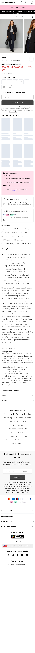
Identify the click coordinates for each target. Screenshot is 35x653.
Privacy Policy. (24, 492)
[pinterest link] (13, 555)
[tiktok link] (27, 555)
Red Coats (28, 414)
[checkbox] (2, 109)
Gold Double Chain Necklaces (17, 436)
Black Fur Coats (24, 418)
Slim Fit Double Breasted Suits (17, 440)
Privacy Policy (13, 112)
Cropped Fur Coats (17, 432)
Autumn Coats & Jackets (18, 16)
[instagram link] (8, 555)
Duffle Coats (18, 414)
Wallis (3, 58)
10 (15, 82)
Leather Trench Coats (17, 421)
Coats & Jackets (5, 16)
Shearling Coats (10, 418)
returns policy (27, 204)
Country (17, 541)
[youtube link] (22, 555)
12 (21, 82)
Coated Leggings (17, 444)
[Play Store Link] (17, 536)
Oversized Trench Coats (17, 429)
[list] (17, 7)
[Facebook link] (17, 555)
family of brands (18, 486)
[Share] (32, 16)
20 (4, 87)
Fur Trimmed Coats (17, 425)
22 (10, 87)
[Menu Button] (2, 2)
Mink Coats (7, 414)
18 (27, 82)
